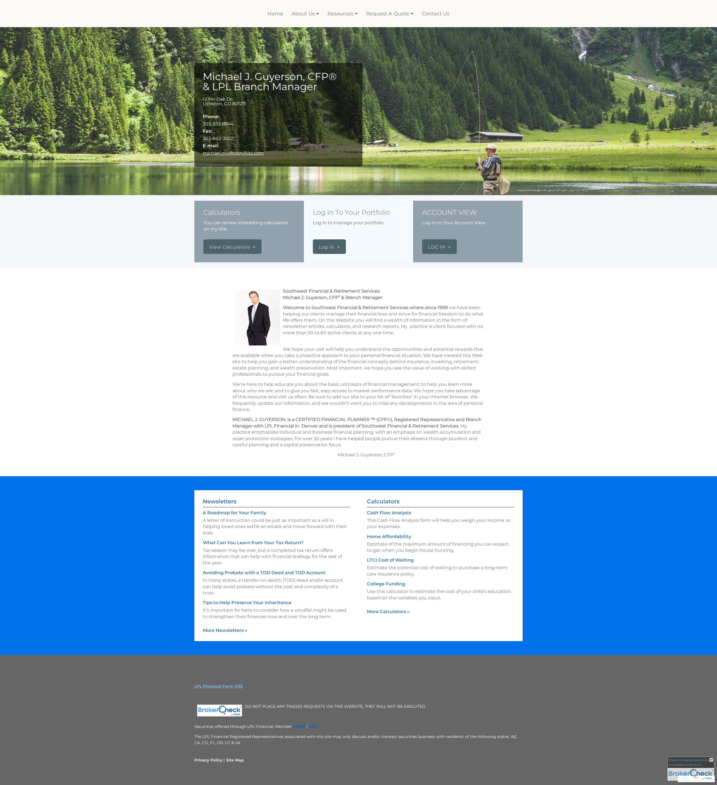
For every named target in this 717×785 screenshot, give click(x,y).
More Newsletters (225, 630)
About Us (303, 14)
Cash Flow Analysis (389, 512)
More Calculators (388, 611)
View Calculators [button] (229, 247)
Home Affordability (389, 536)
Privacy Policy (208, 760)
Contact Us (436, 14)
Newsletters (219, 501)
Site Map (235, 760)
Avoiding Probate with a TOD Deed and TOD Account (264, 572)
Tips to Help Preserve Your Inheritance (247, 602)
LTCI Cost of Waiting (390, 560)
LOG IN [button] (436, 247)
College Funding (386, 584)
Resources (340, 14)
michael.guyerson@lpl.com (233, 153)
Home (275, 14)
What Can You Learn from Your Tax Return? (253, 542)
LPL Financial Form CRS (218, 686)
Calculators (383, 501)
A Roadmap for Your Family (234, 512)
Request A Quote (387, 14)
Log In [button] (326, 247)
